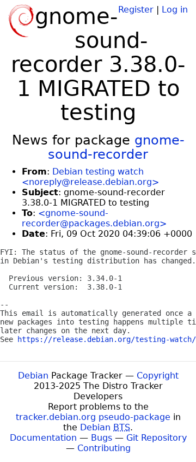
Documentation (43, 438)
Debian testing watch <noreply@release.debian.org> (90, 176)
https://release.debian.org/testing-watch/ (106, 339)
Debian (33, 375)
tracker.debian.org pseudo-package (93, 417)
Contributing (104, 448)
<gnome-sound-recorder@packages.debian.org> (94, 218)
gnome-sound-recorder (116, 147)
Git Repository (156, 438)
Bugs (101, 438)
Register (136, 9)
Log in (175, 9)
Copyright (158, 375)
